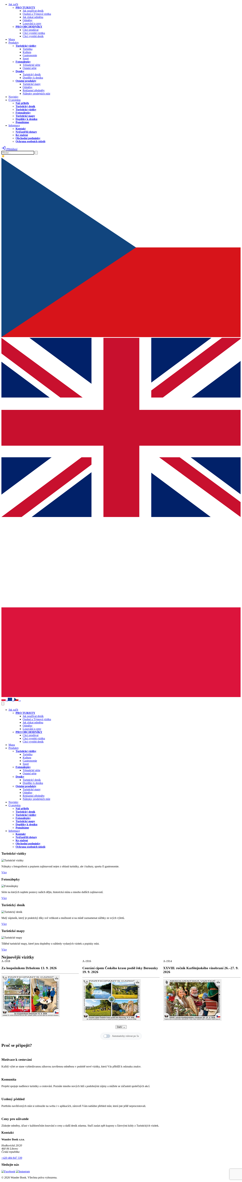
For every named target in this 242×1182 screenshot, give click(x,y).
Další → (121, 1027)
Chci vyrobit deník (33, 36)
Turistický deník (32, 74)
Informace (14, 125)
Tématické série (31, 64)
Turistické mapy (32, 84)
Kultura (27, 52)
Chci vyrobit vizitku (34, 33)
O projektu (15, 99)
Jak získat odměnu (33, 17)
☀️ (3, 156)
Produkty (14, 42)
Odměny (27, 20)
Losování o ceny (32, 23)
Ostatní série (29, 68)
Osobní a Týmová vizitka (37, 13)
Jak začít (13, 4)
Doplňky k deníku (33, 77)
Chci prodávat (30, 29)
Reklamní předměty (34, 90)
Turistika (27, 48)
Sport (26, 58)
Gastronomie (30, 55)
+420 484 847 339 (11, 1157)
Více (4, 872)
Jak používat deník (33, 10)
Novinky (13, 96)
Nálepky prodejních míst (36, 93)
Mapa (12, 39)
